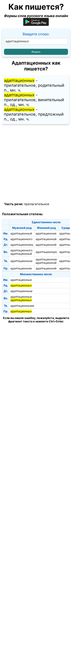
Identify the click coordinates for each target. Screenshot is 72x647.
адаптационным (21, 261)
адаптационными (22, 305)
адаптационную (46, 252)
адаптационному (21, 244)
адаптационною (46, 259)
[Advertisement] (36, 163)
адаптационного (21, 239)
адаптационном (21, 268)
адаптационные (21, 279)
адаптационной (46, 239)
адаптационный (21, 233)
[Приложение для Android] (36, 24)
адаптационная (46, 233)
